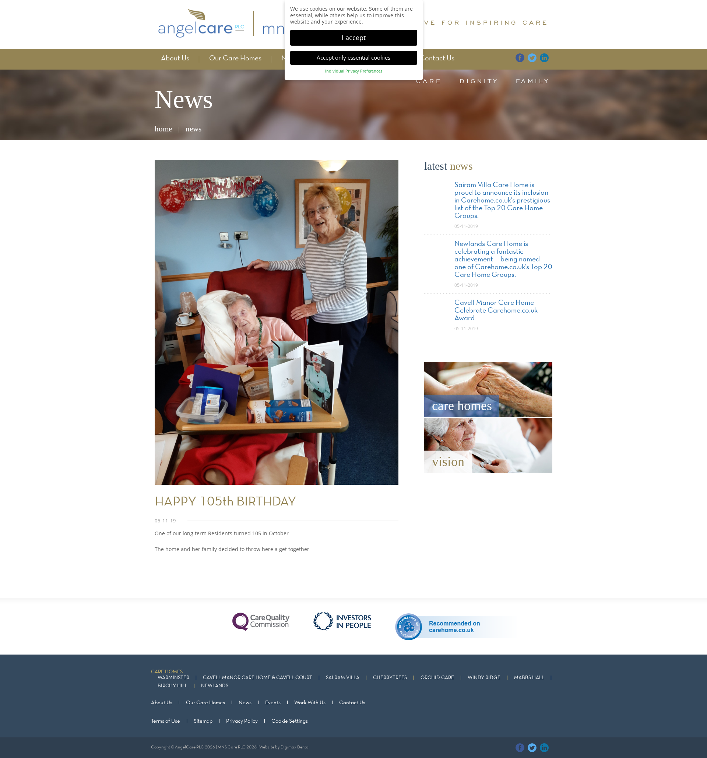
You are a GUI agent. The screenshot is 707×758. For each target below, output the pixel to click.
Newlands (214, 686)
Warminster (173, 678)
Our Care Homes (235, 58)
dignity (479, 81)
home (163, 128)
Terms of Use (165, 721)
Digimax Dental (295, 747)
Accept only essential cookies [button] (353, 57)
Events (273, 702)
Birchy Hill (172, 686)
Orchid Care (437, 678)
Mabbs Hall (529, 678)
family (533, 81)
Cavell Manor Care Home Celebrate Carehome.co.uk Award (496, 311)
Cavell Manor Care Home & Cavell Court (257, 678)
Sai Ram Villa (342, 678)
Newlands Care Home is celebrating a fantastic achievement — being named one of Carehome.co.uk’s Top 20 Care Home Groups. (503, 259)
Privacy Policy (242, 721)
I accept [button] (354, 37)
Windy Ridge (484, 678)
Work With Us (310, 702)
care (429, 81)
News (245, 702)
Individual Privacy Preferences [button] (353, 71)
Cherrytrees (390, 678)
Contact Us (436, 58)
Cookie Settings (289, 721)
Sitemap (203, 721)
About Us (175, 58)
